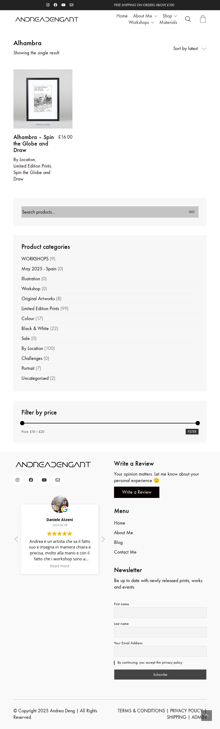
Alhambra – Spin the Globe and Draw (33, 144)
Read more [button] (59, 566)
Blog (118, 542)
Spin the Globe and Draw (31, 176)
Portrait (27, 368)
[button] (102, 540)
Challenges (31, 358)
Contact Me (125, 552)
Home (119, 523)
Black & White (35, 328)
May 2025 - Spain (38, 269)
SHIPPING (176, 717)
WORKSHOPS (35, 259)
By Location (32, 348)
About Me (123, 533)
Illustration (30, 279)
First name (121, 604)
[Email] (57, 480)
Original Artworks (38, 299)
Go (192, 212)
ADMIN (199, 717)
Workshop (30, 289)
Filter (192, 432)
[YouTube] (44, 480)
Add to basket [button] (26, 159)
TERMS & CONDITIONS (141, 711)
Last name (121, 623)
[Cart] (203, 19)
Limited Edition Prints (32, 166)
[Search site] (188, 20)
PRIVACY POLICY (186, 711)
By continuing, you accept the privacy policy (149, 662)
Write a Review (136, 492)
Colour (27, 318)
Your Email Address (128, 643)
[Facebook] (30, 480)
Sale (25, 338)
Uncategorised (35, 378)
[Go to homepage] (46, 19)
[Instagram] (17, 480)
